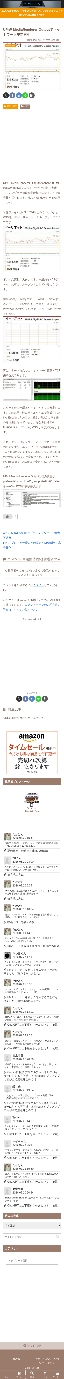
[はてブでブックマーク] (19, 95)
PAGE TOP (33, 1345)
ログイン (38, 585)
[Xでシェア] (6, 95)
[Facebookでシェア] (12, 95)
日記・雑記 (12, 106)
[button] (32, 95)
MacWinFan (32, 811)
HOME (16, 1358)
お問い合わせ (32, 1368)
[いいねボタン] (7, 516)
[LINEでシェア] (25, 95)
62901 (26, 106)
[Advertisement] (32, 144)
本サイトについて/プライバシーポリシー (47, 1360)
